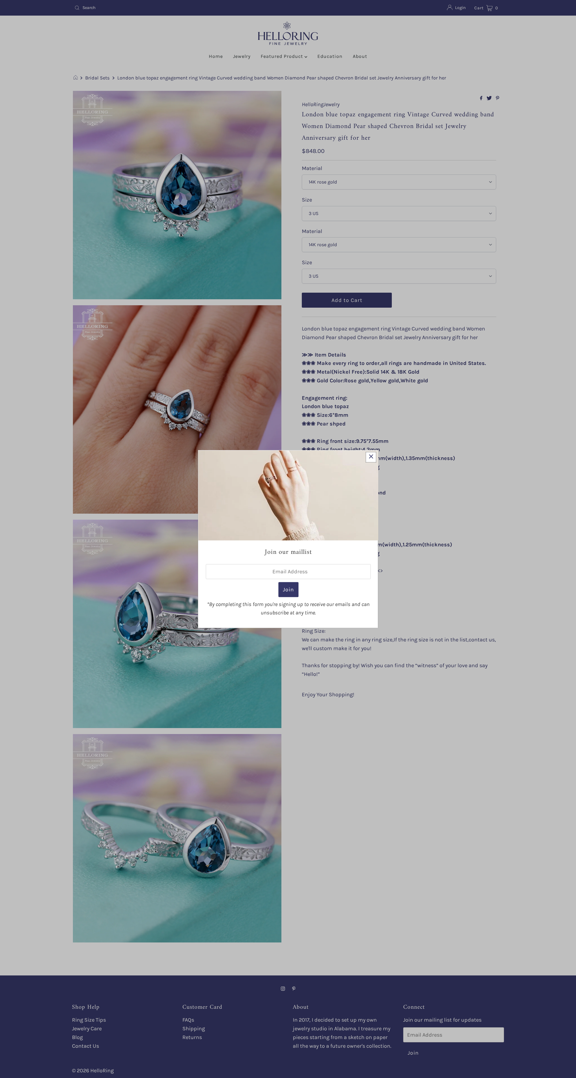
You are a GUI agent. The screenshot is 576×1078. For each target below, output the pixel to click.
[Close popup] (371, 457)
